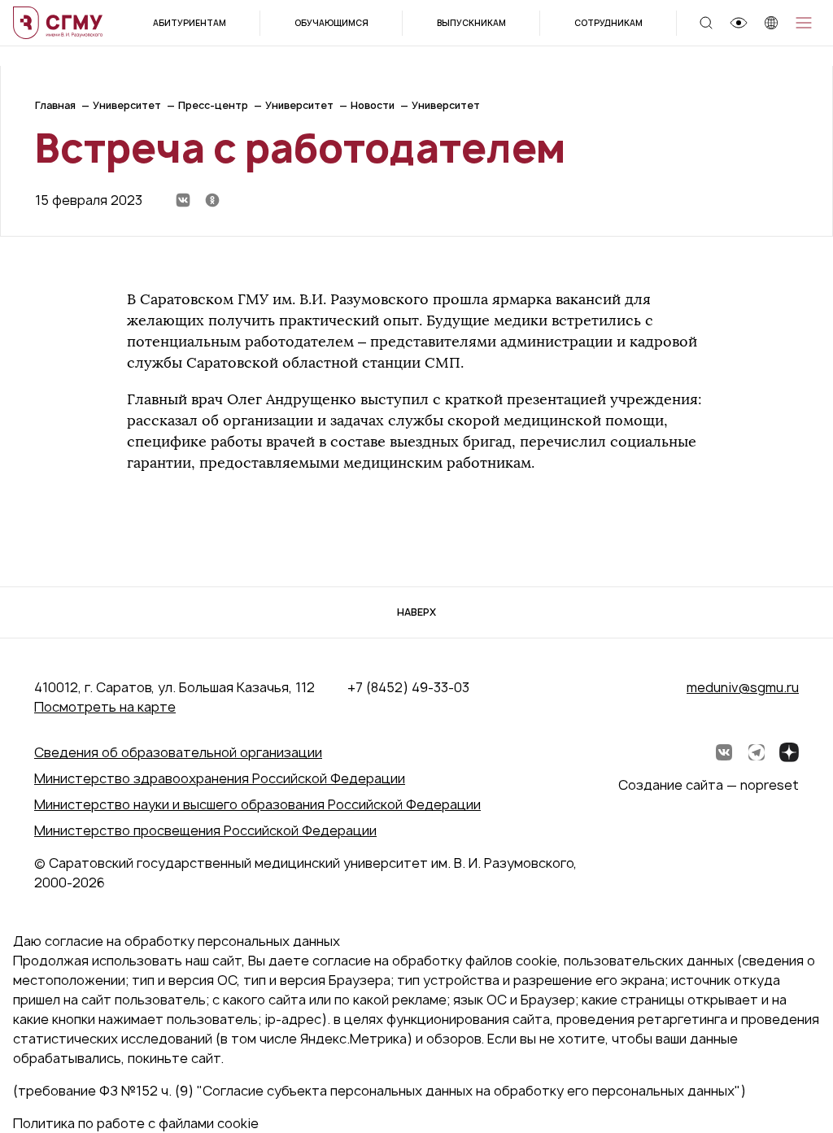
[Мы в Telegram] (756, 752)
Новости (373, 105)
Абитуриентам (189, 22)
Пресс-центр (213, 105)
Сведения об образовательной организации (178, 752)
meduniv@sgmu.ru (743, 687)
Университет (127, 105)
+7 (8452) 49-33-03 (408, 687)
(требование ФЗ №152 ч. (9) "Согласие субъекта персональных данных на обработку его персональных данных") (379, 1091)
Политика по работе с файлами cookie (136, 1123)
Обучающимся (331, 22)
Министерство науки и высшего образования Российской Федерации (257, 804)
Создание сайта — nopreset (708, 785)
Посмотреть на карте (105, 707)
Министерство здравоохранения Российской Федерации (219, 778)
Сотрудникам (608, 22)
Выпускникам (471, 22)
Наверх (416, 612)
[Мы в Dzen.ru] (789, 752)
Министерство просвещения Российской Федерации (205, 830)
